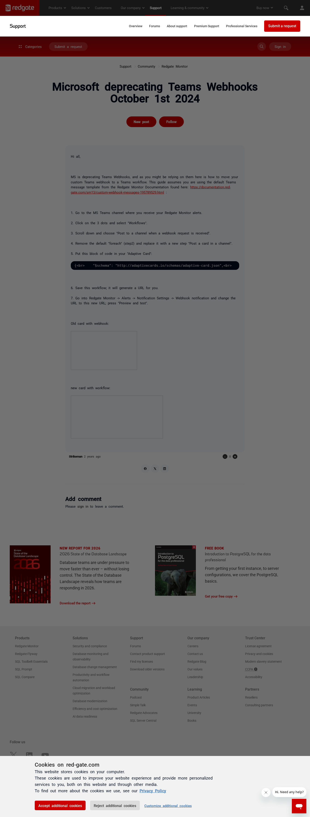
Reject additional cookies (115, 805)
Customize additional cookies (168, 805)
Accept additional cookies (60, 805)
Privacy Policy (153, 790)
